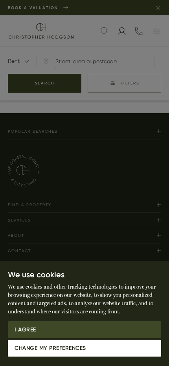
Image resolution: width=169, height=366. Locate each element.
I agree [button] (25, 329)
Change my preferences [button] (50, 348)
